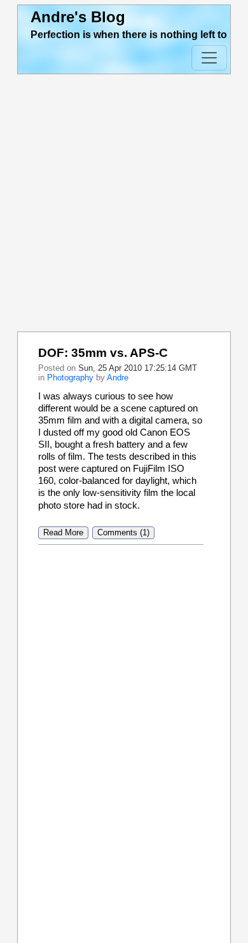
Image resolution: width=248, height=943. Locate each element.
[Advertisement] (124, 203)
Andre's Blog (78, 16)
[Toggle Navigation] (209, 57)
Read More (63, 533)
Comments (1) (123, 533)
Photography (70, 377)
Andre (117, 377)
